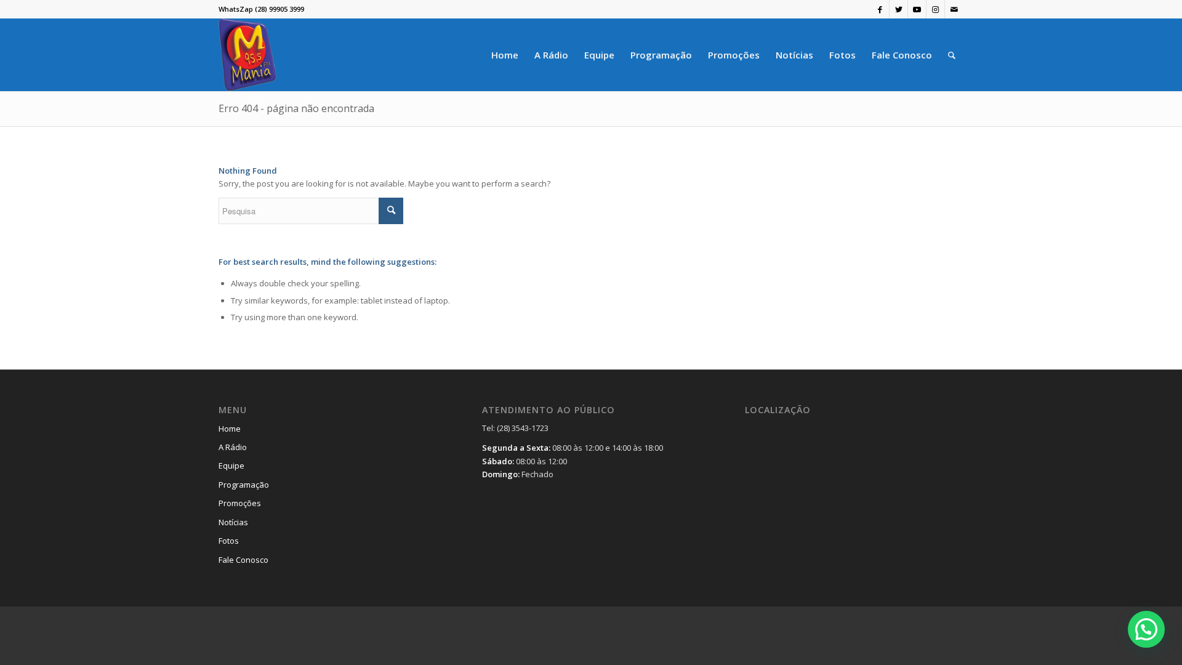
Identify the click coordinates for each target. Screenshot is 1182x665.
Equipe (231, 465)
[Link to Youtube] (917, 9)
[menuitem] (504, 54)
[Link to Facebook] (880, 9)
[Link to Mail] (954, 9)
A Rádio (233, 447)
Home (230, 428)
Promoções (240, 503)
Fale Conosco (243, 559)
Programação (244, 484)
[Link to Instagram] (935, 9)
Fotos (229, 540)
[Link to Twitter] (898, 9)
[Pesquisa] (951, 54)
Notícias (233, 522)
